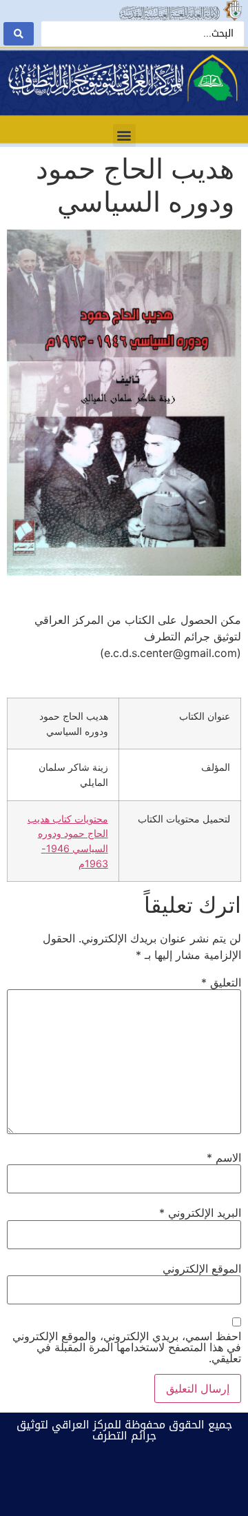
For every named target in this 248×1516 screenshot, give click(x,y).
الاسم (224, 1157)
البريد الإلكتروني (200, 1212)
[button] (124, 135)
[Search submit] (18, 34)
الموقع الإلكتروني (202, 1268)
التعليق (221, 982)
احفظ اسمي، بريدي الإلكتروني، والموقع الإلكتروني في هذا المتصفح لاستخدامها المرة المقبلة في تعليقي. (126, 1347)
